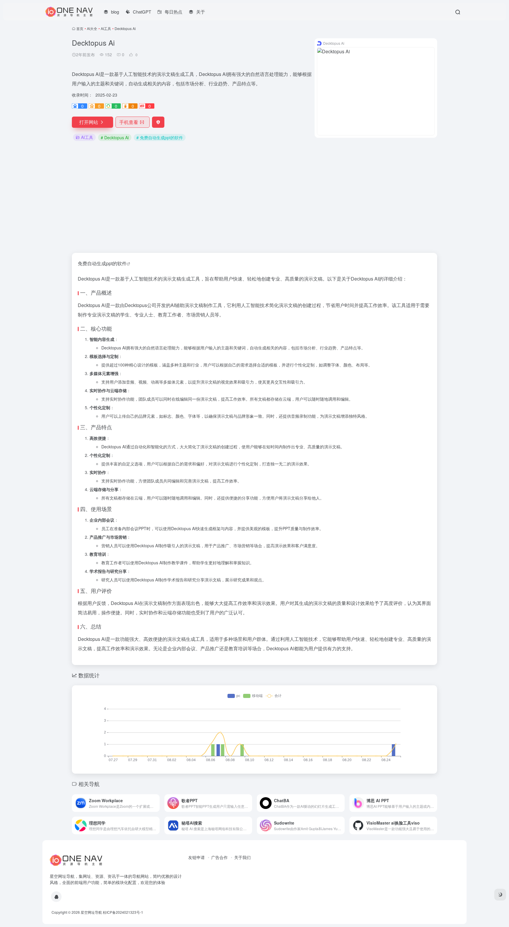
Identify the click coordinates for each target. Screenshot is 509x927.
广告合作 (219, 857)
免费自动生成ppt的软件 (102, 263)
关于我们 (242, 857)
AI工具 (106, 28)
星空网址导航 (91, 912)
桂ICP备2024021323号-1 (123, 912)
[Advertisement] (254, 197)
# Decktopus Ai (115, 137)
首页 (79, 28)
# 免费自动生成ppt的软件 (159, 137)
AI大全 (92, 28)
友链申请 (196, 857)
